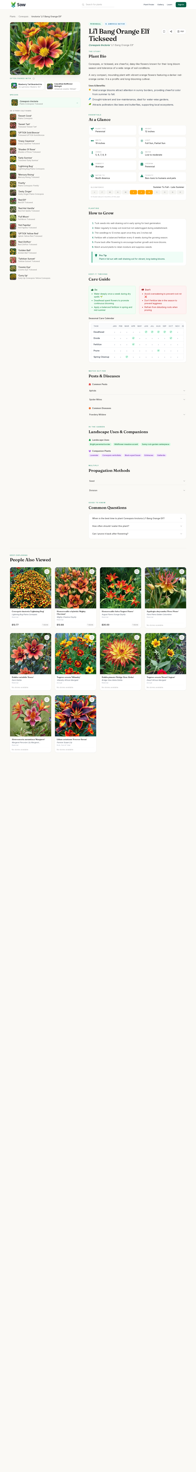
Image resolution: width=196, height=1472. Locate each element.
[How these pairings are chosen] (33, 78)
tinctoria (105, 45)
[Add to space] (164, 31)
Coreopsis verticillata (111, 455)
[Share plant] (171, 31)
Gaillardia (161, 455)
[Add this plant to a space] (46, 571)
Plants (13, 16)
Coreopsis (23, 16)
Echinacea (148, 455)
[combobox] (100, 4)
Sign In (181, 4)
